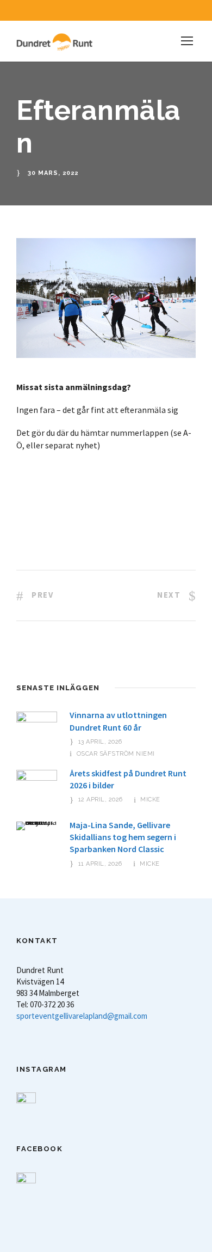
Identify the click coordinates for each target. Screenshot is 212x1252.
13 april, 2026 (100, 741)
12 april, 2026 (100, 799)
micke (150, 799)
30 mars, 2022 (53, 173)
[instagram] (125, 10)
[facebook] (106, 10)
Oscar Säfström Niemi (116, 753)
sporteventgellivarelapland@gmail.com (81, 1016)
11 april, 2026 (100, 863)
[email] (87, 10)
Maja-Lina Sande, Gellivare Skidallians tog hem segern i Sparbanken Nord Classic (123, 837)
